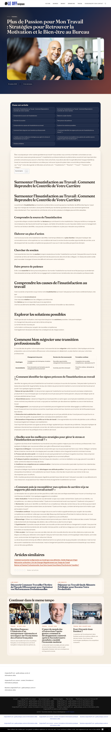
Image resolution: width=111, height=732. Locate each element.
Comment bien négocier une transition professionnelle (29, 130)
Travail (80, 3)
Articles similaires (18, 143)
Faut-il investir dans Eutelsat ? (83, 630)
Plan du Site (69, 699)
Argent (63, 3)
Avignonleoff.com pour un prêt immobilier (55, 709)
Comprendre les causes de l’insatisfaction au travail (28, 125)
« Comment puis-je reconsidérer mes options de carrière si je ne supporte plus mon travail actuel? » (76, 138)
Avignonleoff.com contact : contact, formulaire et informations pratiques (33, 707)
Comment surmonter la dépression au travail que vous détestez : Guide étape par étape (45, 560)
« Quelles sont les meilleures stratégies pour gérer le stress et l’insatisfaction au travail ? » (31, 138)
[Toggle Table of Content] (25, 171)
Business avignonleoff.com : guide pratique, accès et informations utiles (78, 707)
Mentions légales (58, 699)
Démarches (71, 3)
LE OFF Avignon (70, 712)
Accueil (47, 3)
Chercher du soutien (19, 120)
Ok (102, 729)
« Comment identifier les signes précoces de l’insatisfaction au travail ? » (75, 131)
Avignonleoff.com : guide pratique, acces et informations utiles (20, 716)
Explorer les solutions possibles (66, 125)
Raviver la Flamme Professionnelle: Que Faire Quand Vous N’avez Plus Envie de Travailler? (46, 565)
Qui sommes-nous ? (44, 699)
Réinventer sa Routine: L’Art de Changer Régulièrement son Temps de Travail (42, 562)
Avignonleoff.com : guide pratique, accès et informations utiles (36, 701)
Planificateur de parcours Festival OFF (87, 699)
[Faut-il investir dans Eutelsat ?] (87, 613)
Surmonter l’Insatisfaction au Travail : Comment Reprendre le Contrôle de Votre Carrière (31, 110)
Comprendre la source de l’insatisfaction (25, 116)
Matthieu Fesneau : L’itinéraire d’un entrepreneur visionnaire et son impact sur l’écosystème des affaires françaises (24, 633)
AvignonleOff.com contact (94, 3)
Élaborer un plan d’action (64, 116)
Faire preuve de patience (64, 120)
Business (55, 3)
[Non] (109, 729)
